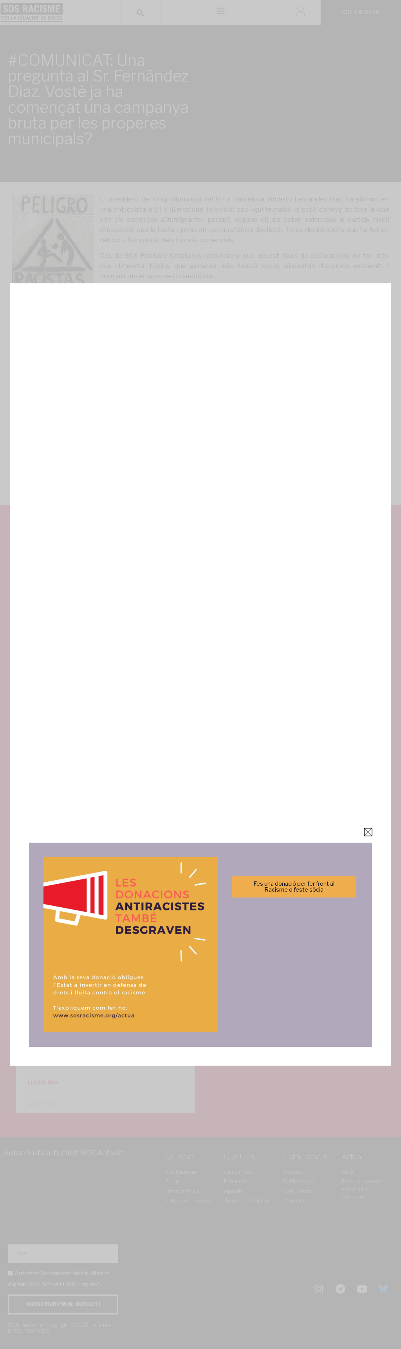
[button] (311, 632)
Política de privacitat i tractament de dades (221, 720)
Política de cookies (147, 720)
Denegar (200, 700)
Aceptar (122, 700)
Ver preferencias (278, 700)
